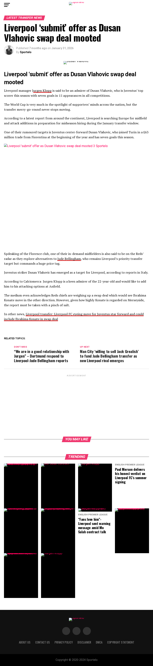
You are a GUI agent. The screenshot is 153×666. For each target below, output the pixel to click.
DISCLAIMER (84, 642)
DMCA (99, 642)
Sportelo (25, 52)
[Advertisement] (76, 405)
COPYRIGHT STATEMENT (120, 642)
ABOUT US (24, 642)
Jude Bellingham (69, 258)
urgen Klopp (42, 90)
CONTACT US (42, 642)
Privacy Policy (64, 642)
